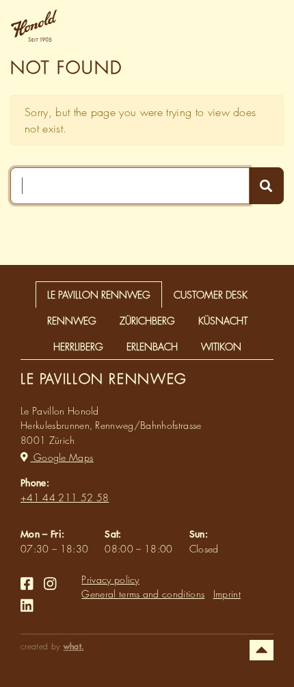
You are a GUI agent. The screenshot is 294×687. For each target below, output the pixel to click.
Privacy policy (110, 579)
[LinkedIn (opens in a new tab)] (27, 605)
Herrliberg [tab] (78, 346)
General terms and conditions (142, 593)
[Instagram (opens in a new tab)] (50, 584)
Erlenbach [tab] (152, 346)
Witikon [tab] (221, 346)
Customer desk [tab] (211, 294)
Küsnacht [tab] (223, 320)
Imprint (227, 593)
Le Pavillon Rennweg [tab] (98, 294)
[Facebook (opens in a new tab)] (27, 584)
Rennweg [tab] (71, 320)
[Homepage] (39, 26)
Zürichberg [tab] (147, 320)
